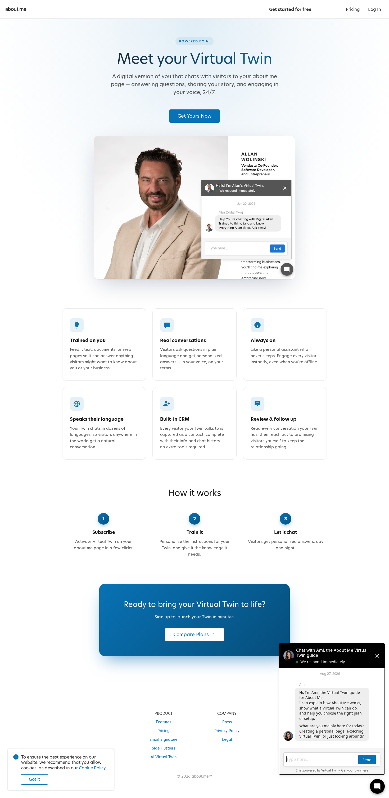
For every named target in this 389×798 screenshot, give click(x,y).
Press (227, 722)
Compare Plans (191, 634)
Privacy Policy (226, 730)
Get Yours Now (194, 116)
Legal (227, 739)
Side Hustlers (163, 748)
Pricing (163, 730)
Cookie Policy (92, 768)
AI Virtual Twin (164, 757)
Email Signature (163, 739)
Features (163, 722)
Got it (34, 779)
